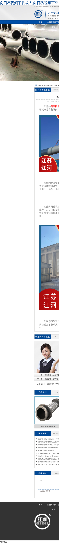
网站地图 (3, 541)
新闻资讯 (50, 85)
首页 (45, 85)
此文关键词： (42, 384)
